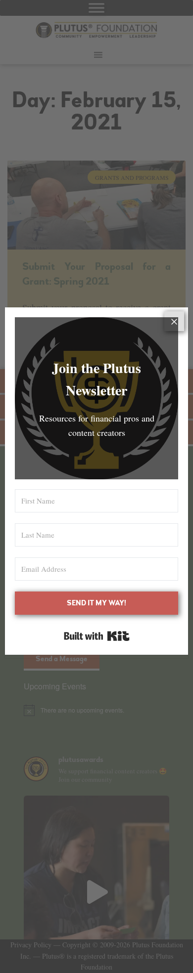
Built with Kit (97, 636)
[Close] (174, 321)
